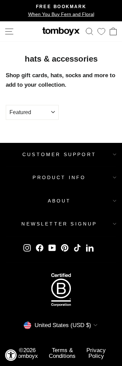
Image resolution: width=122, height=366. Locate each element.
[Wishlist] (101, 31)
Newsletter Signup (59, 224)
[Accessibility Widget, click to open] (11, 355)
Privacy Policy (96, 353)
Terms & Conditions (62, 353)
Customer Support (59, 154)
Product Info (59, 177)
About (59, 200)
